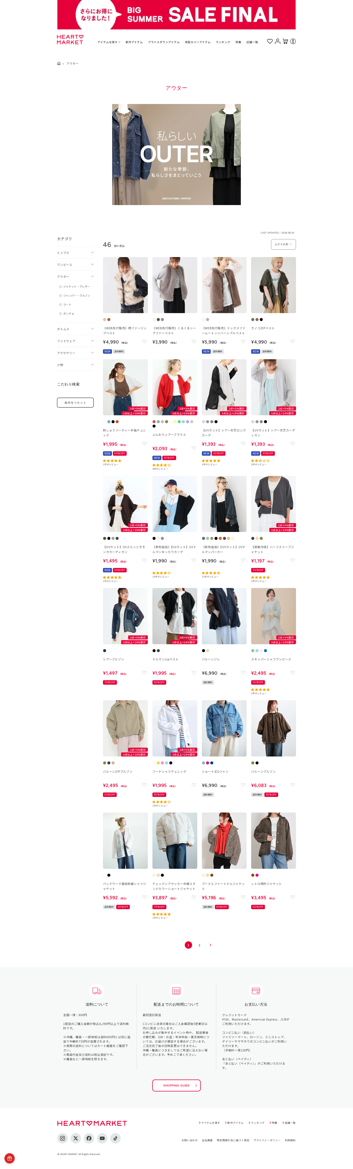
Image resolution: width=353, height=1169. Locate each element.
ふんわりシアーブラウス (169, 434)
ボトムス (63, 329)
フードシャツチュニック (169, 771)
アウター (63, 276)
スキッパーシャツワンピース (271, 659)
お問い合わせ (189, 1140)
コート (67, 304)
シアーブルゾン (113, 659)
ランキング (223, 42)
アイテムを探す (107, 42)
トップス (63, 252)
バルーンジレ (211, 659)
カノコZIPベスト (263, 328)
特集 (238, 42)
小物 (60, 365)
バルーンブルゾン (263, 771)
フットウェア (66, 341)
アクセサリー (66, 353)
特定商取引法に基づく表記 (233, 1140)
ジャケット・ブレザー (76, 286)
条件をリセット (75, 402)
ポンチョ (68, 313)
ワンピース (64, 264)
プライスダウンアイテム (164, 42)
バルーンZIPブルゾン (118, 771)
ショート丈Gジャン (215, 771)
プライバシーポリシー (267, 1140)
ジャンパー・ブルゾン (76, 295)
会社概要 (207, 1140)
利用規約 (290, 1140)
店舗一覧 (252, 42)
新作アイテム (134, 42)
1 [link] (188, 945)
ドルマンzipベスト (165, 659)
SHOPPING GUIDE (176, 1085)
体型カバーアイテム (198, 42)
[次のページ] (210, 945)
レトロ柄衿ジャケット (266, 883)
